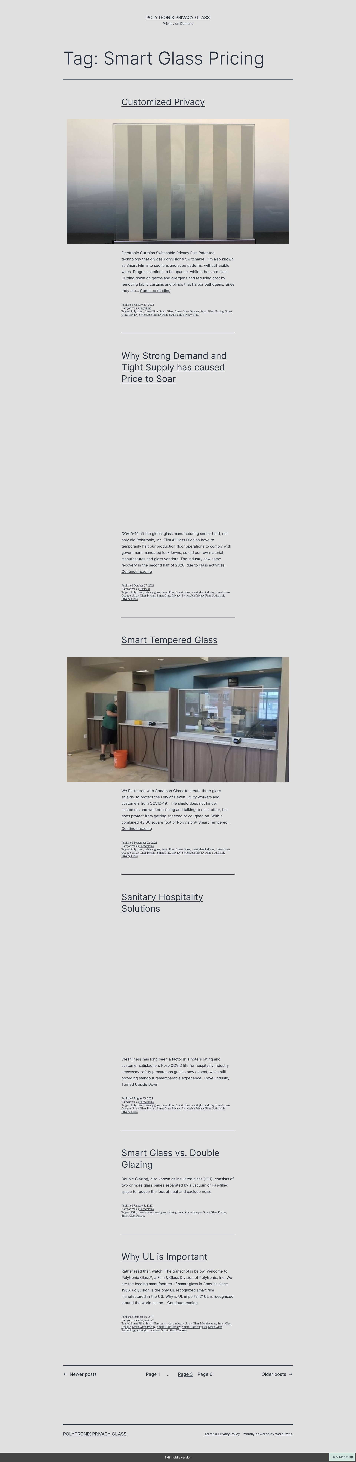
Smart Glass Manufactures (200, 1323)
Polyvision (137, 311)
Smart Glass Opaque (187, 311)
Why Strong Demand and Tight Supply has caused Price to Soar (174, 367)
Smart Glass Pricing (212, 311)
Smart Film (151, 311)
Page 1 (153, 1374)
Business (144, 588)
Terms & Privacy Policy (222, 1434)
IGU (133, 1212)
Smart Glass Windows (174, 1330)
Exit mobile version (178, 1457)
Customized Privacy (163, 101)
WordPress (283, 1434)
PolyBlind (145, 308)
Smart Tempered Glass (169, 639)
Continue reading (155, 290)
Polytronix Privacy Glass (178, 17)
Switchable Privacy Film (153, 314)
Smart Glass (166, 311)
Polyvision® (146, 846)
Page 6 (205, 1374)
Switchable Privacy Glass (184, 314)
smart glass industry (203, 592)
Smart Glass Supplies (194, 1326)
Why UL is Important (164, 1256)
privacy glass (152, 592)
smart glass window (148, 1330)
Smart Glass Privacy (168, 595)
